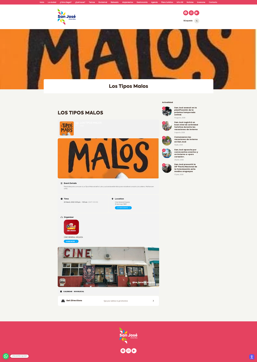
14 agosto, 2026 (179, 118)
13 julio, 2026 (178, 145)
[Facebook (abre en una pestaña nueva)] (185, 12)
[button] (6, 356)
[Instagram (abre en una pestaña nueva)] (191, 12)
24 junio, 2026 (179, 160)
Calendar (67, 292)
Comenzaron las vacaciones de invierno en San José (186, 139)
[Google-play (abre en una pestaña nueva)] (196, 12)
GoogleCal (79, 292)
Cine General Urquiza (73, 237)
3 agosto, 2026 (179, 132)
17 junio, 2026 (178, 174)
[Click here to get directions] (152, 300)
